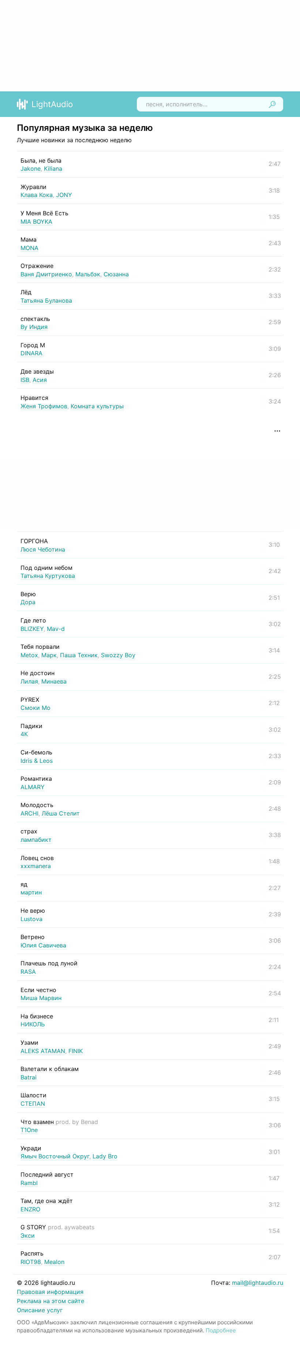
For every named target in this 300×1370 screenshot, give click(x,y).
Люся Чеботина (42, 549)
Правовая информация (50, 1291)
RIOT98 (30, 1261)
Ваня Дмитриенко (46, 274)
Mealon (54, 1261)
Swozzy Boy (118, 655)
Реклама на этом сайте (50, 1301)
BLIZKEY (32, 628)
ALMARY (32, 787)
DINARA (31, 353)
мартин (31, 892)
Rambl (29, 1183)
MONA (29, 247)
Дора (27, 602)
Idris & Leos (36, 760)
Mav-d (56, 628)
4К (24, 734)
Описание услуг (40, 1310)
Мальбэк (87, 274)
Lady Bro (105, 1156)
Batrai (28, 1077)
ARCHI (29, 813)
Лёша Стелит (61, 813)
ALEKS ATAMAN (42, 1051)
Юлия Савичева (43, 945)
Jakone (30, 168)
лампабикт (36, 839)
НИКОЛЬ (32, 1024)
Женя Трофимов (43, 406)
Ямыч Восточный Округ (54, 1156)
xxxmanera (35, 866)
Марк (49, 655)
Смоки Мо (35, 707)
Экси (27, 1235)
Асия (40, 379)
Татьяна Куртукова (47, 575)
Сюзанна (116, 274)
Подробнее (221, 1330)
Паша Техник (79, 655)
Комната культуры (97, 406)
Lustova (31, 919)
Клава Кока (36, 194)
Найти (272, 104)
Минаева (54, 681)
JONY (64, 194)
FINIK (75, 1051)
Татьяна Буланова (46, 300)
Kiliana (53, 168)
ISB (24, 379)
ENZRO (30, 1209)
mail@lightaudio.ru (257, 1282)
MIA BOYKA (36, 221)
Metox (29, 655)
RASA (28, 971)
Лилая (29, 681)
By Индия (34, 326)
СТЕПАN (32, 1103)
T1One (29, 1130)
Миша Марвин (40, 998)
